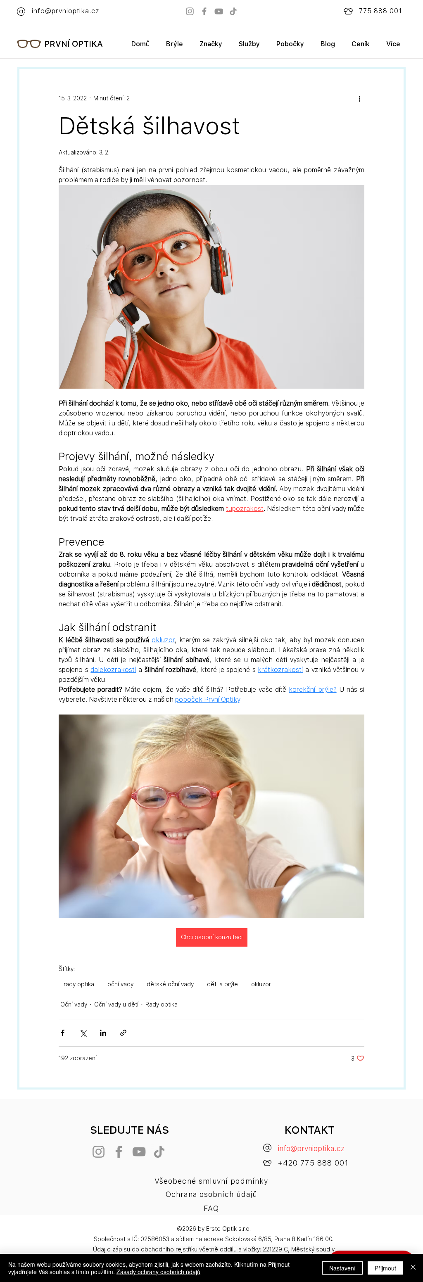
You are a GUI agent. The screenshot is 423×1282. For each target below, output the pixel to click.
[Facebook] (204, 11)
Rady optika (161, 1004)
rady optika (79, 984)
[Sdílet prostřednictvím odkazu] (123, 1033)
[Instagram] (190, 11)
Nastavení (342, 1268)
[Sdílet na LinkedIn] (103, 1033)
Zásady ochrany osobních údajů (158, 1272)
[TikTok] (233, 11)
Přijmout (385, 1268)
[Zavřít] (413, 1268)
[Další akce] (359, 99)
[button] (211, 47)
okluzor (261, 984)
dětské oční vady (170, 984)
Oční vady (73, 1004)
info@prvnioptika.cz (311, 1148)
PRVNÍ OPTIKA (73, 44)
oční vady (120, 984)
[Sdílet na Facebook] (63, 1033)
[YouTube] (219, 11)
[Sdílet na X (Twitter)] (83, 1033)
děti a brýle (222, 984)
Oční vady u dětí (116, 1004)
